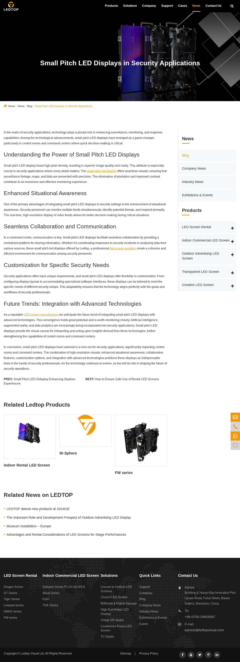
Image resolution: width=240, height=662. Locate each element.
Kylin (46, 599)
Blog (29, 106)
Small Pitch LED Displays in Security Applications (63, 106)
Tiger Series (12, 599)
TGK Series (50, 605)
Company (149, 5)
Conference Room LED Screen (116, 628)
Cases (182, 5)
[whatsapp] (235, 436)
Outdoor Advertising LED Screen (200, 256)
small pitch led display (101, 171)
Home (11, 106)
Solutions (130, 5)
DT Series (10, 593)
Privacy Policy (148, 653)
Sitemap (125, 653)
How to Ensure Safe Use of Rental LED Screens (127, 379)
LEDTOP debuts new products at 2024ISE (38, 509)
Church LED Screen (114, 597)
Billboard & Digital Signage (119, 603)
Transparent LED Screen (200, 272)
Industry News (192, 182)
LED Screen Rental (196, 227)
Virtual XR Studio (112, 620)
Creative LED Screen (198, 285)
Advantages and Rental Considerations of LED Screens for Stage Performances (66, 534)
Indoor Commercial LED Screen (206, 240)
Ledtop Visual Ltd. (32, 653)
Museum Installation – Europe (29, 526)
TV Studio (107, 636)
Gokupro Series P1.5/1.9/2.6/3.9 (64, 586)
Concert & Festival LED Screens (116, 589)
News (196, 5)
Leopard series (14, 605)
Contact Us (213, 5)
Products (111, 5)
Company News (194, 169)
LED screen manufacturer (41, 314)
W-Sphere (68, 453)
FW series (124, 473)
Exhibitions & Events (197, 195)
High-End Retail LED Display (115, 611)
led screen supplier (122, 248)
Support (167, 5)
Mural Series (51, 593)
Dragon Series (13, 586)
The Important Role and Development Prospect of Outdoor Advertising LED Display (69, 517)
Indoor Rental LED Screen (27, 465)
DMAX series (12, 611)
